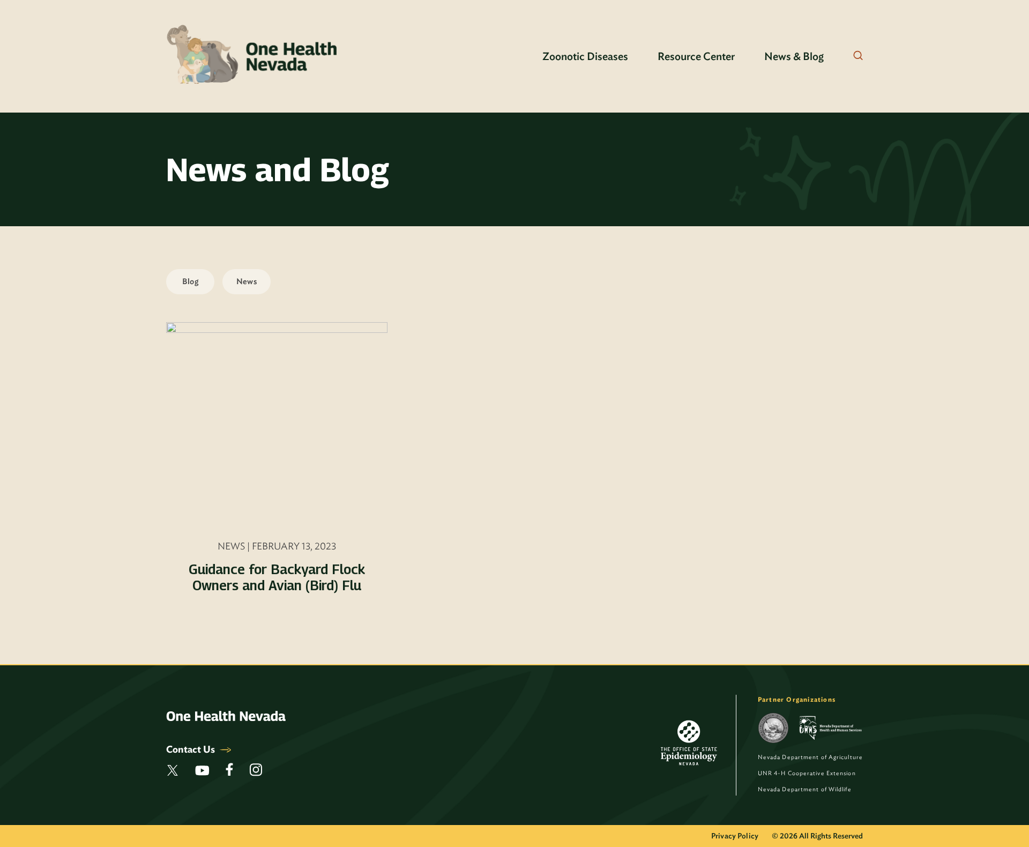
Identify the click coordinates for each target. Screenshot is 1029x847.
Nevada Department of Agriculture (810, 757)
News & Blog (794, 56)
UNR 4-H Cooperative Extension (807, 773)
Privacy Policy (734, 835)
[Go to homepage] (253, 56)
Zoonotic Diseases (585, 56)
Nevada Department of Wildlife (805, 789)
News (246, 281)
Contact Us (191, 749)
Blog (190, 281)
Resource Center (696, 56)
